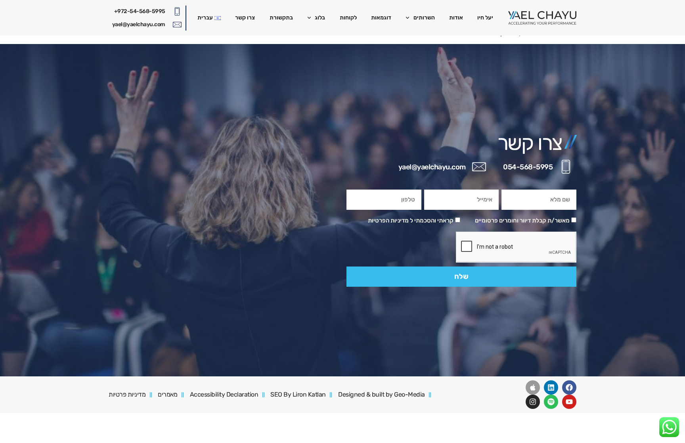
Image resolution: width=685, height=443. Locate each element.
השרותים (424, 17)
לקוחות (348, 17)
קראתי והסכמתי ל (410, 220)
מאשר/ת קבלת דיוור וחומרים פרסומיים (522, 220)
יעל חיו (485, 17)
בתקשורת (281, 17)
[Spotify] (551, 402)
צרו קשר (245, 17)
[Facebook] (569, 387)
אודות (456, 17)
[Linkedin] (551, 387)
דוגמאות (381, 17)
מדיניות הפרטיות (388, 220)
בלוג (320, 17)
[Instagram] (533, 402)
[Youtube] (569, 402)
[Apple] (533, 387)
